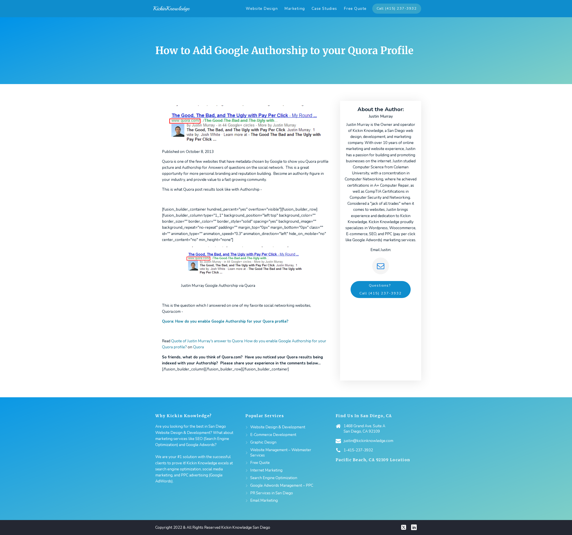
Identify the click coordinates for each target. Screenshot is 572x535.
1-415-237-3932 (358, 450)
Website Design (262, 8)
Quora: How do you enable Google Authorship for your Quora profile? (225, 321)
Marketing (294, 8)
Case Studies (324, 8)
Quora (198, 347)
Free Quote (355, 8)
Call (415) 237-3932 (397, 8)
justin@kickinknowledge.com (368, 440)
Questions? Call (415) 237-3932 (381, 289)
